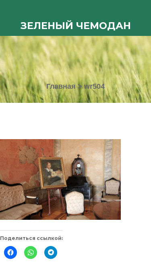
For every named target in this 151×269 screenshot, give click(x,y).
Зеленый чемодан (76, 25)
